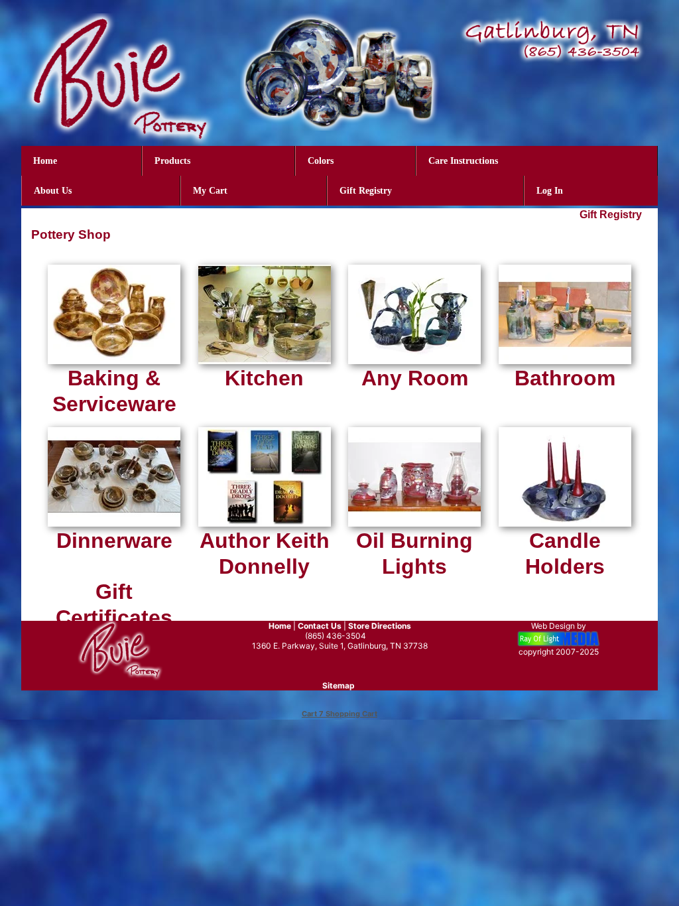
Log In (549, 191)
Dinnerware (114, 540)
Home (45, 161)
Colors (321, 161)
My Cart (210, 191)
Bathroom (565, 378)
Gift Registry (366, 191)
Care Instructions (463, 161)
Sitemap (338, 685)
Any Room (414, 378)
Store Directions (379, 626)
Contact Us (319, 626)
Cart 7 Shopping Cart (339, 713)
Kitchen (264, 378)
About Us (53, 191)
